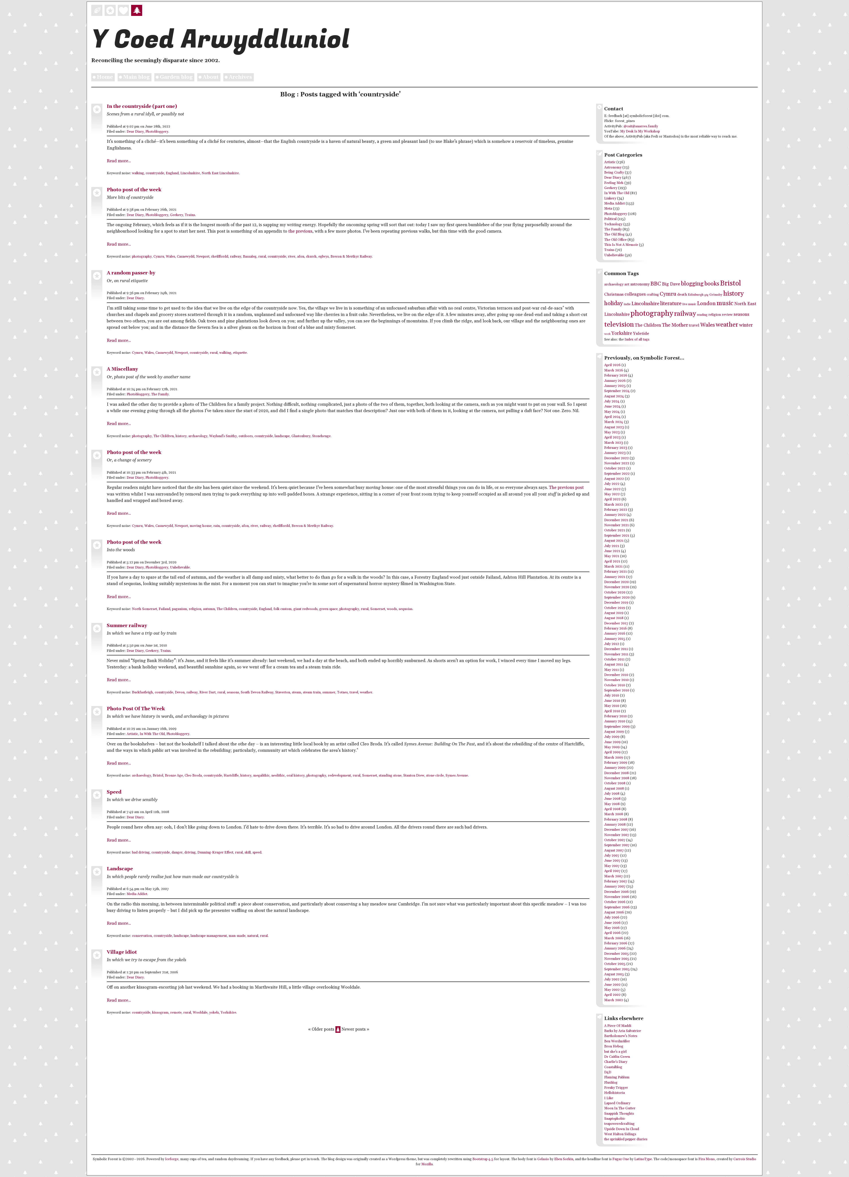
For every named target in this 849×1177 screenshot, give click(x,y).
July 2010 (611, 695)
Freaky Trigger (616, 1088)
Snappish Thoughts (619, 1114)
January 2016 (614, 634)
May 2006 (612, 928)
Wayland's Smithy (223, 436)
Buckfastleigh (142, 692)
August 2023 (614, 427)
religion (195, 609)
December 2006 (616, 892)
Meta (608, 209)
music (725, 303)
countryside (155, 173)
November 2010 (616, 680)
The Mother (675, 325)
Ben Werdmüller (617, 1041)
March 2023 (613, 443)
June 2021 (612, 551)
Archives (240, 77)
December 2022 (616, 458)
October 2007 (614, 840)
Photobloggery (156, 132)
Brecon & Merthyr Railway (351, 257)
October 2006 (614, 902)
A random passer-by (131, 273)
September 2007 (616, 845)
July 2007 (611, 856)
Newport (202, 257)
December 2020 (616, 582)
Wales (170, 257)
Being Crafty (614, 172)
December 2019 (616, 603)
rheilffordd (219, 257)
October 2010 (614, 685)
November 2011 (616, 654)
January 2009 (615, 768)
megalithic (261, 775)
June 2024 (612, 406)
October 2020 (614, 592)
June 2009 (612, 742)
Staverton (282, 692)
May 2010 (611, 706)
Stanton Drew (413, 775)
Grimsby (715, 295)
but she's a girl (615, 1052)
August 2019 (613, 613)
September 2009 (617, 727)
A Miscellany (122, 369)
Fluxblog (611, 1083)
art (626, 284)
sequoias (405, 609)
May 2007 (612, 866)
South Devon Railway (257, 692)
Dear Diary (135, 132)
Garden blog (176, 77)
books (711, 283)
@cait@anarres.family (640, 126)
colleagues (635, 294)
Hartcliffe (231, 775)
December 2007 (616, 830)
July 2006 (612, 917)
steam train (312, 692)
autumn (209, 609)
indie (627, 304)
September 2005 (617, 969)
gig (706, 295)
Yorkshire (228, 1012)
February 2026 (615, 375)
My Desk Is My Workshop (640, 131)
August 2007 (614, 850)
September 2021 (616, 536)
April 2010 (612, 711)
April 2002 (612, 995)
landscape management (209, 936)
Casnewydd (185, 257)
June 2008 (612, 799)
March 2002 (613, 1000)
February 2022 (615, 510)
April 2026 (612, 365)
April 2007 (612, 871)
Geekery (176, 215)
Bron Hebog (613, 1046)
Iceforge (171, 1159)
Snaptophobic (614, 1119)
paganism (179, 609)
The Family (160, 394)
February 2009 (615, 763)
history (181, 436)
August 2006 (614, 912)
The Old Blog (614, 234)
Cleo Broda (193, 775)
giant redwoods (305, 609)
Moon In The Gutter (619, 1108)
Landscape (120, 869)
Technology (613, 224)
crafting (653, 295)
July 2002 (612, 979)
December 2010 (616, 675)
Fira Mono (706, 1159)
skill (248, 852)
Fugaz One (620, 1159)
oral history (296, 775)
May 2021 (611, 556)
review (727, 314)
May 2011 (611, 670)
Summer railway (127, 626)
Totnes (342, 692)
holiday (613, 303)
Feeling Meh (613, 183)
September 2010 (616, 690)
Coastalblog (613, 1067)
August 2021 (613, 541)
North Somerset (144, 609)
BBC (655, 283)
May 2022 (612, 494)
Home (105, 77)
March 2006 (613, 938)
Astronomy (612, 167)
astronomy (640, 284)
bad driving (141, 852)
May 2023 (612, 432)
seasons (233, 692)
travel (354, 692)
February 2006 (615, 943)
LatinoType (643, 1159)
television (619, 324)
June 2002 (612, 985)
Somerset (377, 609)
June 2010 (612, 701)
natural (252, 936)
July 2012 (611, 644)
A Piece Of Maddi (617, 1026)
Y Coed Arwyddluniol (220, 39)
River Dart (207, 692)
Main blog (136, 77)
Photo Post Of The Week (136, 709)
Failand (164, 609)
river (291, 257)
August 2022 (614, 479)
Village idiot (122, 952)
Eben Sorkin (563, 1159)
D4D (607, 1072)
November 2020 (616, 587)
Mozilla (427, 1164)
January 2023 (615, 453)
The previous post (566, 487)
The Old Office (615, 240)
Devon (180, 692)
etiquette (240, 353)
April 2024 (612, 417)
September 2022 (617, 474)
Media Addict (137, 894)
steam (296, 692)
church (311, 257)
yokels (214, 1012)
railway (235, 257)
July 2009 (612, 737)
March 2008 (613, 814)
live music (689, 304)
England (172, 173)
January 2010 (614, 721)
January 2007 (614, 886)
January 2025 (615, 386)
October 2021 (614, 530)
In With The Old (152, 734)
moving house (201, 526)
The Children (163, 436)
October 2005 (614, 964)
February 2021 (615, 572)
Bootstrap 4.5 (482, 1159)
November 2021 (616, 525)
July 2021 (611, 546)
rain (216, 526)
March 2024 (613, 422)
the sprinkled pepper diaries (625, 1139)
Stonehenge (321, 436)
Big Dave (671, 284)
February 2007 (615, 881)
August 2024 (614, 396)
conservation (142, 936)
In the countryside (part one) (142, 106)
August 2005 (614, 974)
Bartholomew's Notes (620, 1036)
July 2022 (612, 484)
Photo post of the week (134, 190)
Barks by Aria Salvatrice (622, 1031)
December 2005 (616, 954)
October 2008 (614, 783)
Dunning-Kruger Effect (215, 852)
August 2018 (613, 618)
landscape (282, 436)
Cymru (158, 257)
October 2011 (614, 659)
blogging (692, 283)
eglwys (323, 257)
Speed (114, 792)
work (607, 334)
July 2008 (612, 794)
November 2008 (616, 778)
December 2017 (616, 623)
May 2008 (612, 804)
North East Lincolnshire (220, 173)
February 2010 (615, 716)
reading (702, 315)
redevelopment (339, 775)
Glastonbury (300, 436)
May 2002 (612, 990)
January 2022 (615, 515)
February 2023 (615, 448)
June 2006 (612, 923)
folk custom (282, 609)
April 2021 (612, 561)
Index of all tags (637, 339)
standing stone (390, 775)
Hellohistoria (614, 1093)
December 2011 (616, 649)
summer (328, 692)
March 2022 (613, 505)
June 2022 (612, 489)
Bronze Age (174, 775)
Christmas (614, 294)
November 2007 (616, 835)
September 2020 (617, 597)
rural (262, 257)
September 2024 (617, 391)
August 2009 (614, 732)
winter (746, 325)
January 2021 (614, 577)
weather (366, 692)
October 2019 (614, 608)
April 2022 (612, 499)
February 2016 (615, 628)
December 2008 (616, 773)
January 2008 (615, 825)
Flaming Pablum (616, 1077)
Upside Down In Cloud (621, 1129)
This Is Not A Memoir (621, 245)
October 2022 (614, 468)
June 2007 (612, 861)
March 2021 (613, 567)
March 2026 (613, 370)
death (682, 294)
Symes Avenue (457, 775)
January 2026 (615, 381)
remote (176, 1012)
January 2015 (614, 639)
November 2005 (616, 959)
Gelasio (543, 1159)
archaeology (197, 436)
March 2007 (613, 876)
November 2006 (616, 897)
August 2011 (613, 664)
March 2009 (613, 758)
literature (670, 303)
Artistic (132, 734)
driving (190, 852)
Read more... (119, 161)
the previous (300, 231)
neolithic (278, 775)
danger (177, 852)
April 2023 (612, 437)
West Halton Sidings (620, 1134)
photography (142, 257)
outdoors (246, 436)
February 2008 (615, 819)
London (706, 303)
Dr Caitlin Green (617, 1057)
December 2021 (616, 520)
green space (328, 609)
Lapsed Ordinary (617, 1103)
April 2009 (612, 752)
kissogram (160, 1012)
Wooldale (200, 1012)
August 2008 (614, 789)
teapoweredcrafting (619, 1124)
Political (610, 219)
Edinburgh (696, 295)
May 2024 (612, 412)
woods (392, 609)
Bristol (158, 775)
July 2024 (612, 401)
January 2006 (615, 948)
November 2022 (616, 463)
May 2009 (612, 747)
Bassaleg (249, 257)
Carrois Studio (744, 1159)
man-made (237, 936)
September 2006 (617, 907)
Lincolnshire (190, 173)
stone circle (435, 775)
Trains (190, 215)
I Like (608, 1098)
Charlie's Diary (615, 1062)
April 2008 (612, 809)
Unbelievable (180, 567)
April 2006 (612, 933)
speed (256, 852)
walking (138, 173)
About (211, 77)
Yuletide (641, 333)
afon (300, 257)
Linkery (610, 198)
